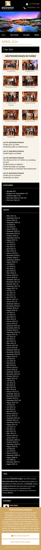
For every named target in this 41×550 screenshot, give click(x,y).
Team (14, 484)
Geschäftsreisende (23, 481)
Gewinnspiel (31, 486)
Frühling (5, 488)
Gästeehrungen (16, 479)
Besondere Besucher (10, 481)
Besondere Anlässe (22, 486)
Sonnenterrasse (31, 490)
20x (29, 488)
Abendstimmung (7, 490)
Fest (25, 484)
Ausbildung (5, 486)
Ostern (15, 490)
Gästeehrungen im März (20, 56)
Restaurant (13, 486)
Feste (11, 484)
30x (3, 478)
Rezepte (29, 484)
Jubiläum (35, 484)
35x (18, 490)
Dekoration (20, 484)
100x (25, 478)
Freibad (7, 479)
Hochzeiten (5, 484)
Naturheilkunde (23, 488)
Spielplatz (32, 481)
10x (28, 479)
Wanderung (23, 490)
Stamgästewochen (13, 488)
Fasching (4, 492)
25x (36, 481)
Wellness (10, 492)
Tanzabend (33, 478)
